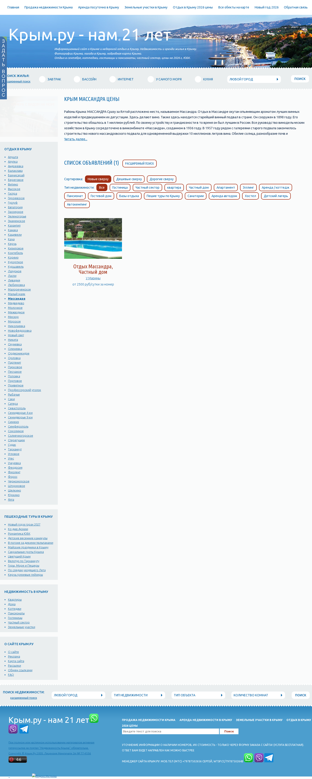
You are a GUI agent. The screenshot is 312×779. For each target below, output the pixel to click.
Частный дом (199, 187)
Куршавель (16, 266)
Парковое (15, 367)
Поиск (300, 79)
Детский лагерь (276, 196)
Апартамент (226, 187)
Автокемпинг (77, 204)
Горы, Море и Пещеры (23, 565)
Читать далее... (75, 139)
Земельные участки (21, 626)
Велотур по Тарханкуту (23, 560)
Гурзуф (13, 202)
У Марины (93, 278)
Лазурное (14, 271)
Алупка (13, 161)
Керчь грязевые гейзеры (25, 574)
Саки (11, 399)
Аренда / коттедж (275, 187)
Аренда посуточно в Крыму (98, 7)
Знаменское (16, 220)
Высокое (14, 188)
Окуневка (15, 344)
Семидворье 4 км (20, 412)
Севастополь (17, 408)
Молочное (15, 307)
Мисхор (13, 316)
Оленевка (15, 348)
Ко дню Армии (18, 529)
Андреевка (15, 166)
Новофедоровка (20, 330)
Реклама (14, 656)
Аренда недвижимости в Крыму (206, 719)
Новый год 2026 (267, 7)
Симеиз (13, 421)
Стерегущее (16, 440)
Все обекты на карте (233, 7)
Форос (12, 476)
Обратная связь (296, 7)
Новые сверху (98, 179)
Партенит (14, 362)
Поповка (14, 376)
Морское (14, 321)
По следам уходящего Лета (27, 570)
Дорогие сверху (162, 179)
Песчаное (15, 371)
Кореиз (13, 257)
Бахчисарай (16, 175)
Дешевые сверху (129, 179)
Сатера (13, 403)
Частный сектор (19, 622)
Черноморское (18, 481)
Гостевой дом (101, 196)
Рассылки (14, 665)
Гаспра (12, 193)
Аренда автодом (224, 196)
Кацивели (15, 234)
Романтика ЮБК (19, 533)
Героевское (16, 198)
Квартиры (15, 599)
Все (102, 187)
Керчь (12, 243)
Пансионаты (16, 613)
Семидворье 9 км (20, 417)
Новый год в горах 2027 (24, 524)
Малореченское (19, 289)
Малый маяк (16, 294)
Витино (13, 184)
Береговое (16, 179)
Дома (12, 604)
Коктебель (15, 252)
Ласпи (12, 275)
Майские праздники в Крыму (28, 547)
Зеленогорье (17, 216)
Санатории (196, 196)
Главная (13, 7)
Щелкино (14, 490)
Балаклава (15, 170)
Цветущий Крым (19, 556)
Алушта (13, 156)
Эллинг (248, 187)
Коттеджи (14, 608)
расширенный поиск (17, 81)
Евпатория (15, 207)
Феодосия (15, 467)
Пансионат (75, 196)
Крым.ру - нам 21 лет (89, 34)
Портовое (15, 380)
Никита (13, 339)
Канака (13, 230)
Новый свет (16, 335)
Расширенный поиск (139, 163)
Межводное (16, 312)
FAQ (11, 674)
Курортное (15, 262)
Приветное (16, 385)
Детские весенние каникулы (28, 538)
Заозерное (15, 211)
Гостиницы (15, 617)
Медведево (16, 303)
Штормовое (16, 485)
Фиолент (14, 472)
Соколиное (16, 431)
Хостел (250, 196)
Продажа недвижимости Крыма (48, 7)
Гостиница (120, 187)
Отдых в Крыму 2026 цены (193, 7)
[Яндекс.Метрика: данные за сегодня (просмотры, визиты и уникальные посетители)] (44, 776)
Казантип (14, 225)
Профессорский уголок (24, 389)
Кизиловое (16, 248)
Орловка (14, 357)
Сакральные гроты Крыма (26, 551)
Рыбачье (14, 394)
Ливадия (14, 280)
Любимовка (16, 284)
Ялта (11, 499)
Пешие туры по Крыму (163, 196)
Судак (12, 444)
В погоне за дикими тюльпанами (30, 542)
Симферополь (18, 426)
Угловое (13, 453)
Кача (11, 239)
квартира (174, 187)
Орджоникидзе (18, 353)
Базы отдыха (129, 196)
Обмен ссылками (20, 670)
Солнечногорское (20, 435)
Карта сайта (16, 661)
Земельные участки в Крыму (145, 7)
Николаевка (16, 325)
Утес (11, 458)
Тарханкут (15, 449)
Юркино (14, 494)
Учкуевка (14, 463)
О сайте (13, 651)
